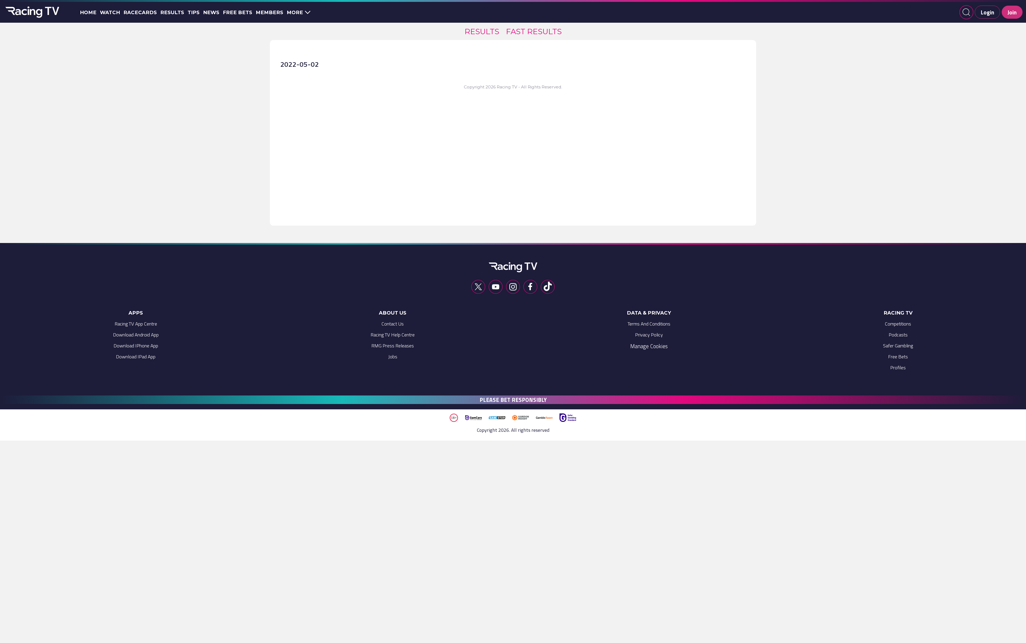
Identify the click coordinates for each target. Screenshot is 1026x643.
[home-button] (31, 12)
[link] (482, 31)
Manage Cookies (649, 346)
